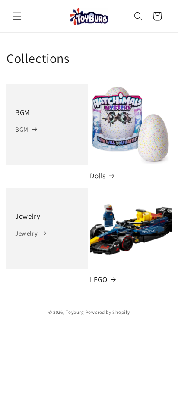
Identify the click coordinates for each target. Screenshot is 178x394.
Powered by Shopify (108, 312)
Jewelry (27, 216)
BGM (22, 112)
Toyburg (75, 312)
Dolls (98, 175)
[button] (17, 16)
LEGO (98, 279)
